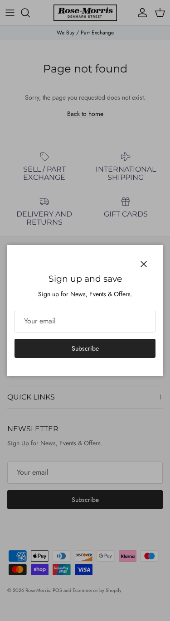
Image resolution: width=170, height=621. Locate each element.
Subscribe (85, 348)
